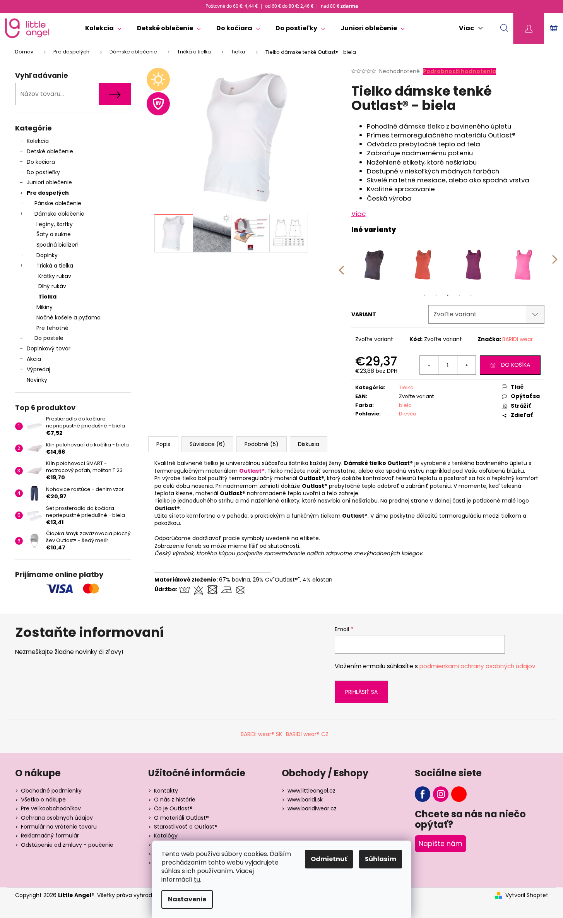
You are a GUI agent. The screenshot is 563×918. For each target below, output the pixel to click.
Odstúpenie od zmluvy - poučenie (67, 845)
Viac (358, 213)
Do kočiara (41, 162)
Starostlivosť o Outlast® (185, 826)
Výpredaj (38, 369)
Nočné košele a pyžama (68, 317)
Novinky (37, 380)
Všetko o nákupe (43, 799)
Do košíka (515, 365)
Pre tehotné (52, 328)
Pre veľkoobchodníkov (51, 808)
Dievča (407, 413)
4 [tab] (459, 295)
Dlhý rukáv (52, 286)
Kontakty (166, 790)
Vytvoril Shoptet (526, 895)
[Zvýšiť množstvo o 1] (466, 365)
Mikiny (44, 307)
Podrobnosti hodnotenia (459, 71)
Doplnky (47, 255)
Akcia (34, 359)
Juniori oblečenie (49, 182)
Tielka (47, 296)
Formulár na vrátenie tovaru (59, 826)
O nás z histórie (174, 799)
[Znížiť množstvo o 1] (429, 365)
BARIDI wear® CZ (307, 734)
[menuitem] (103, 28)
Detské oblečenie (50, 151)
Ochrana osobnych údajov (57, 818)
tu (197, 879)
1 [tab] (424, 295)
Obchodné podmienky (51, 790)
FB (422, 794)
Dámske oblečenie (59, 214)
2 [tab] (436, 295)
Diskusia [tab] (308, 444)
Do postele (48, 338)
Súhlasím (380, 859)
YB (459, 794)
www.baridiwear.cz (312, 808)
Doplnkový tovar (48, 348)
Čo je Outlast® (173, 808)
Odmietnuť (329, 859)
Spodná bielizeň (57, 245)
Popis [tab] (163, 444)
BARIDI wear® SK (261, 734)
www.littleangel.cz (311, 790)
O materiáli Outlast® (181, 818)
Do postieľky (43, 172)
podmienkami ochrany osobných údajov (477, 666)
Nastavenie (187, 899)
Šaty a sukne (53, 234)
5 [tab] (471, 295)
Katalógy (166, 835)
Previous (341, 265)
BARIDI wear (517, 339)
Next (555, 265)
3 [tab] (448, 295)
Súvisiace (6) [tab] (207, 444)
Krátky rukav (54, 276)
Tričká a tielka (54, 265)
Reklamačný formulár (50, 835)
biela (405, 405)
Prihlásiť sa (361, 692)
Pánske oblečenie (57, 203)
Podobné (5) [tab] (262, 444)
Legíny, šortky (54, 224)
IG (440, 794)
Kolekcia (38, 141)
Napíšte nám (440, 843)
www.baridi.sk (305, 799)
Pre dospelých (48, 193)
